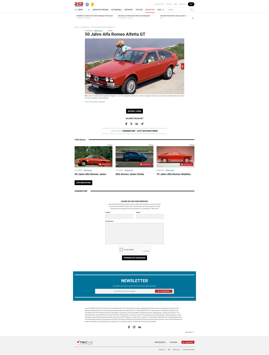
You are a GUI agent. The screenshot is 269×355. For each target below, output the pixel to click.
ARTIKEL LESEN (134, 111)
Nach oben (188, 332)
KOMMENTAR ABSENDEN (134, 258)
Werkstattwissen (100, 10)
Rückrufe (129, 10)
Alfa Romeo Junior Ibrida (130, 174)
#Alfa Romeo (98, 30)
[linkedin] (139, 327)
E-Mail (107, 212)
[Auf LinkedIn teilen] (137, 123)
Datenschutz (176, 349)
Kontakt (182, 4)
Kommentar (109, 221)
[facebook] (129, 327)
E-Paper (168, 4)
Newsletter (159, 4)
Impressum (162, 349)
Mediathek (150, 10)
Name (138, 212)
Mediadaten (160, 342)
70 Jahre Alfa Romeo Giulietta (174, 174)
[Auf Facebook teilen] (126, 124)
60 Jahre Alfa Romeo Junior (90, 174)
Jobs (175, 4)
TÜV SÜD (139, 10)
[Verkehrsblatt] (92, 4)
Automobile (116, 10)
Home (77, 27)
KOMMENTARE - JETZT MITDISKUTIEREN (134, 131)
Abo (191, 4)
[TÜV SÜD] (87, 4)
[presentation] (192, 18)
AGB (169, 349)
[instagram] (134, 327)
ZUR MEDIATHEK (83, 183)
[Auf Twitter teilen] (131, 123)
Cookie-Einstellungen (188, 349)
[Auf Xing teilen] (142, 123)
